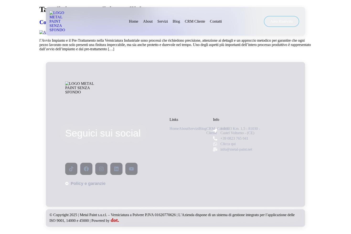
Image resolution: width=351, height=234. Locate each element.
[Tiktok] (71, 169)
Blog (176, 21)
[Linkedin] (116, 169)
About (148, 21)
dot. (115, 220)
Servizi (162, 21)
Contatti (216, 21)
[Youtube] (131, 169)
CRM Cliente (195, 21)
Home (133, 21)
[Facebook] (86, 169)
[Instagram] (101, 169)
